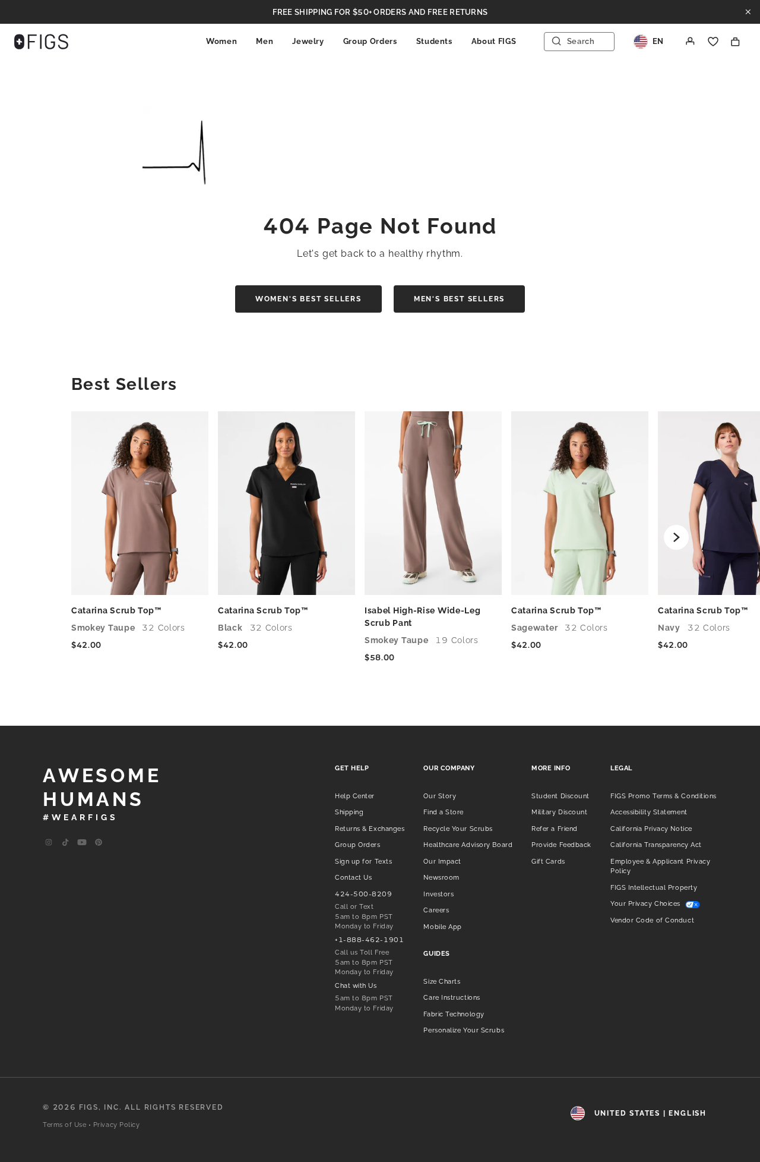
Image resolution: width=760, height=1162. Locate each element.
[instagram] (49, 843)
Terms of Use (65, 1125)
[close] (748, 12)
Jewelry (308, 41)
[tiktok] (65, 843)
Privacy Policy (116, 1125)
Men (264, 41)
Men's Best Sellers (459, 299)
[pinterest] (98, 843)
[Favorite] (713, 41)
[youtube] (82, 843)
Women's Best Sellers (308, 299)
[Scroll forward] (676, 537)
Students (434, 41)
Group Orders (370, 41)
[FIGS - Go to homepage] (41, 41)
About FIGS (494, 41)
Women (221, 41)
